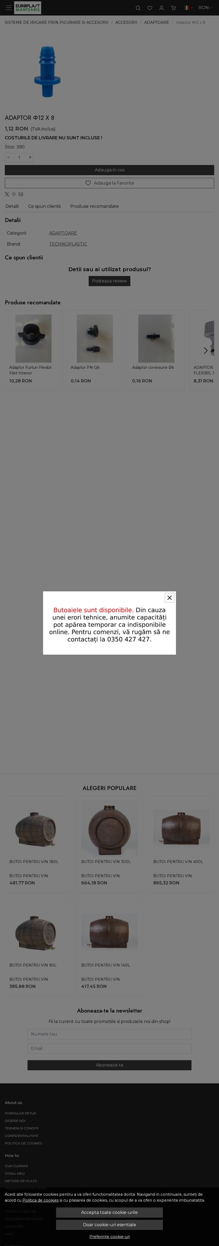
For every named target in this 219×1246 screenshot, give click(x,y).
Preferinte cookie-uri (109, 1236)
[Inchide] (169, 597)
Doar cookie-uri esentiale (109, 1224)
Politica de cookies (40, 1200)
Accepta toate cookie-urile (109, 1212)
